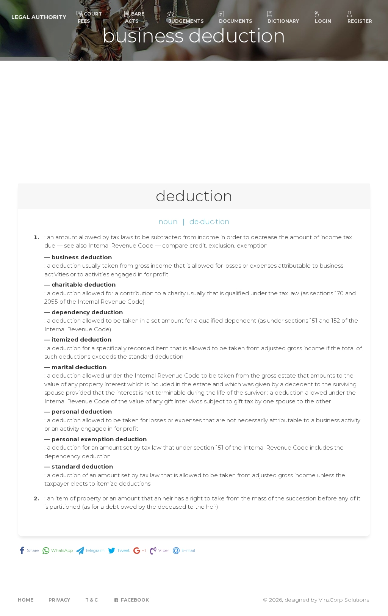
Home (25, 600)
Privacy (59, 600)
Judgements (186, 21)
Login (323, 21)
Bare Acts (134, 17)
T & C (91, 600)
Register (359, 21)
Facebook (134, 600)
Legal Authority (38, 17)
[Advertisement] (194, 117)
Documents (235, 21)
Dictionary (283, 21)
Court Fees (90, 17)
